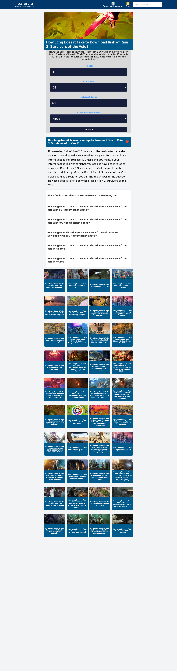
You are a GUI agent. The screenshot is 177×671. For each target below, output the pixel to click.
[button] (88, 196)
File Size (88, 66)
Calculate (88, 129)
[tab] (88, 196)
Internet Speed (89, 97)
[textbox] (147, 4)
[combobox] (147, 4)
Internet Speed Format (88, 112)
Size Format (88, 81)
